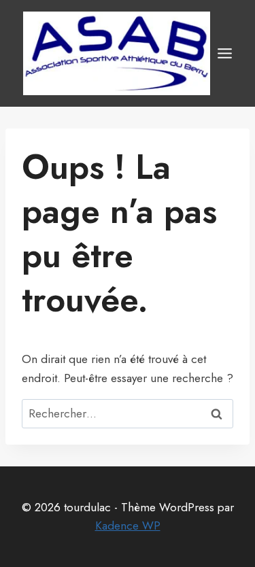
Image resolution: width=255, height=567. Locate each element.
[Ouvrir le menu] (224, 53)
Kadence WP (127, 525)
